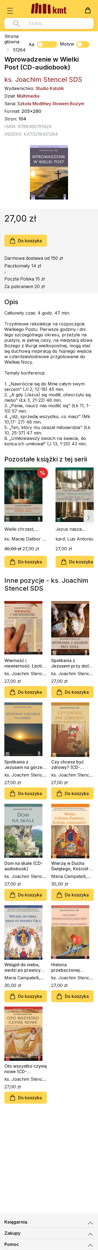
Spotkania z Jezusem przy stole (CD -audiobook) (71, 663)
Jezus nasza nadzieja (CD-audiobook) (69, 529)
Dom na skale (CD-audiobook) (23, 865)
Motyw (67, 44)
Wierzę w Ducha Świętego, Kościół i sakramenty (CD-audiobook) (70, 865)
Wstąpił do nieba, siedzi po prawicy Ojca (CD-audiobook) (22, 967)
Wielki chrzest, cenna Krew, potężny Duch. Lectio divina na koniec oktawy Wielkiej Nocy (20, 529)
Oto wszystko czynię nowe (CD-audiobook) (25, 1068)
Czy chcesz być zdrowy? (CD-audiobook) (67, 764)
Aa (31, 44)
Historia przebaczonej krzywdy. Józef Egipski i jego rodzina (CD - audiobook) (67, 967)
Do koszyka (30, 240)
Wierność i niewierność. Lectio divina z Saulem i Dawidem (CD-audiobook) (24, 663)
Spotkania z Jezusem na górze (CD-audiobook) (23, 764)
